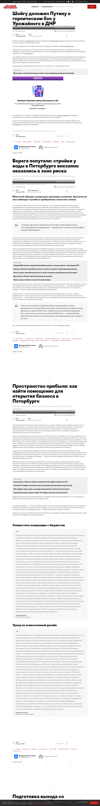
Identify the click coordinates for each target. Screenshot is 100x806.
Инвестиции (74, 725)
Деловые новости (65, 339)
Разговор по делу (26, 725)
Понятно (94, 803)
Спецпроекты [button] (47, 7)
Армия (62, 142)
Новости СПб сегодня (65, 340)
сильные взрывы (63, 115)
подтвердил (16, 124)
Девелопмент (19, 339)
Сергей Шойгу (29, 41)
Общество (34, 725)
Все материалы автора (35, 36)
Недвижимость (39, 339)
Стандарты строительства (52, 339)
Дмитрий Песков (67, 46)
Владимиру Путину (57, 41)
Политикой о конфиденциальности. (43, 803)
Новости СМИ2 (17, 153)
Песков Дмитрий (46, 142)
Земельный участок (77, 339)
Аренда (18, 725)
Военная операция (70, 142)
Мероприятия (60, 7)
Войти (92, 6)
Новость (18, 142)
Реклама (70, 7)
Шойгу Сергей (36, 142)
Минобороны (56, 142)
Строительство (29, 339)
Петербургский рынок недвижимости (29, 340)
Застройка (15, 340)
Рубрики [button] (35, 7)
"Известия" (29, 53)
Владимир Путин (27, 142)
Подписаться (50, 1)
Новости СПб (54, 340)
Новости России (45, 340)
